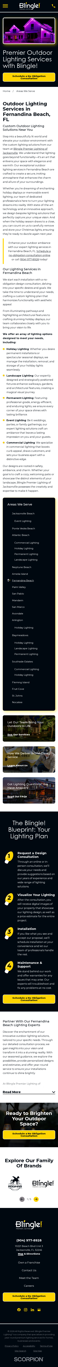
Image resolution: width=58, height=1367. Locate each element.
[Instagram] (25, 1309)
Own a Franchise (29, 1262)
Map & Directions (29, 1254)
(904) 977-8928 (29, 259)
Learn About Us (17, 765)
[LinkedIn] (32, 1309)
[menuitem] (29, 517)
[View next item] (36, 1199)
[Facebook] (19, 1309)
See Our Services (18, 734)
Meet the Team (29, 1278)
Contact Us (29, 1270)
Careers (29, 1285)
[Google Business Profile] (39, 1309)
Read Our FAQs (17, 796)
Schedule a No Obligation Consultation (29, 77)
